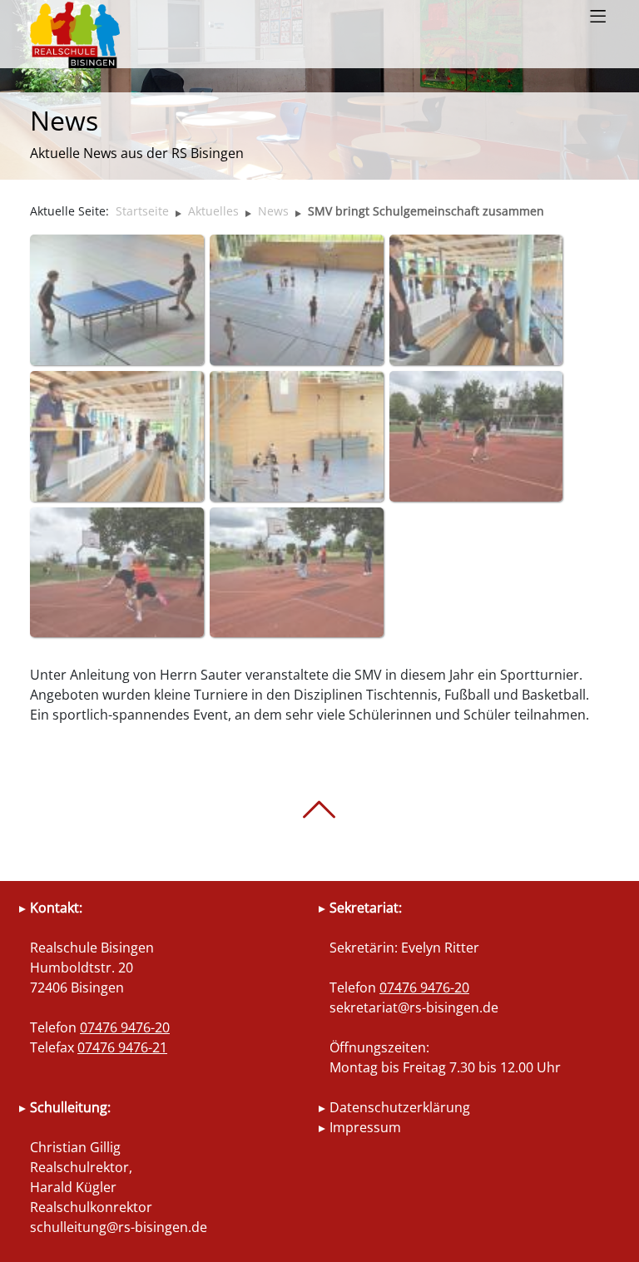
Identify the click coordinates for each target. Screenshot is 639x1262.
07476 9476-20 (125, 1027)
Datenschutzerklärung (399, 1107)
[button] (598, 17)
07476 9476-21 (122, 1047)
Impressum (365, 1127)
